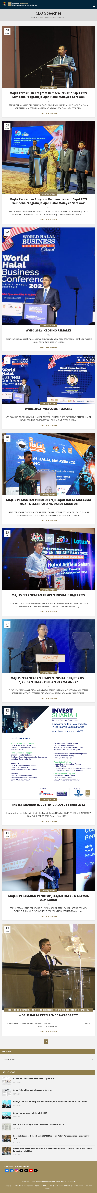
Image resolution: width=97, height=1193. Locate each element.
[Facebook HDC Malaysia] (7, 1170)
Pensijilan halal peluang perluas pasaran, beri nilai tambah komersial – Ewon (50, 1101)
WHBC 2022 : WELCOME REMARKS (48, 409)
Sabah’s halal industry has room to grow (32, 1090)
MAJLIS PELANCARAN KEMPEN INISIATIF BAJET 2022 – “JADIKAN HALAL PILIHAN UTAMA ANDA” (48, 680)
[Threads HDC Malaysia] (36, 1170)
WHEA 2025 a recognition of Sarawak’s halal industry (38, 1124)
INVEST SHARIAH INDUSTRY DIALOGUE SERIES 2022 (48, 804)
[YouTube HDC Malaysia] (31, 1170)
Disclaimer (25, 1181)
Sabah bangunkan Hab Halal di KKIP (30, 1113)
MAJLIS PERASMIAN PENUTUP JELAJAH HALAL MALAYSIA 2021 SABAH (48, 898)
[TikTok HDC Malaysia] (26, 1170)
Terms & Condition (38, 1181)
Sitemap (73, 1181)
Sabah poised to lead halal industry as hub (33, 1078)
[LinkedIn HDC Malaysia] (12, 1170)
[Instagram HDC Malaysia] (16, 1170)
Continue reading (48, 113)
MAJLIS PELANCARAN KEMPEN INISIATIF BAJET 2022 (49, 595)
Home (33, 18)
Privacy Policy (51, 1181)
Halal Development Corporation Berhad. (34, 1185)
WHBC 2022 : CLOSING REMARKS (48, 330)
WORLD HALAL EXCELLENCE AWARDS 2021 (49, 1015)
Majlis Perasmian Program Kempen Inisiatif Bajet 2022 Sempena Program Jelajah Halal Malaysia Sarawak (48, 95)
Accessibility (63, 1181)
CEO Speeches (13, 1010)
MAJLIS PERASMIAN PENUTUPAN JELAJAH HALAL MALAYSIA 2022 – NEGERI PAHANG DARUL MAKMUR (48, 502)
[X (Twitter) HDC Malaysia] (21, 1170)
